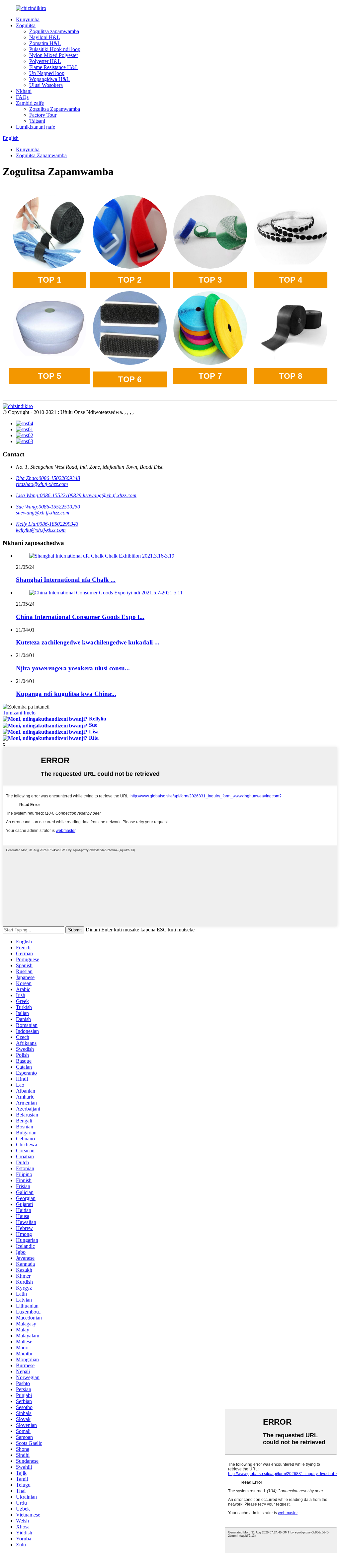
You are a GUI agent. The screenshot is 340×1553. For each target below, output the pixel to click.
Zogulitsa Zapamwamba (54, 109)
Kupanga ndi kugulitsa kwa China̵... (66, 693)
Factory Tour (42, 115)
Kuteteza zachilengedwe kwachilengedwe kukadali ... (87, 642)
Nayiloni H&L (44, 37)
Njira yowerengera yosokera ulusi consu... (73, 668)
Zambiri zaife (30, 103)
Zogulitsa (26, 25)
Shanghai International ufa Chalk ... (66, 579)
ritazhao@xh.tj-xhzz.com (42, 484)
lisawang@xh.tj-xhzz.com (109, 495)
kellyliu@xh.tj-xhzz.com (41, 530)
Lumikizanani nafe (35, 127)
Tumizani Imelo (19, 712)
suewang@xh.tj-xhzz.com (42, 512)
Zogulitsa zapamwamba (54, 31)
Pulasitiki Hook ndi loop (54, 49)
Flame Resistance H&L (53, 67)
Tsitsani (37, 121)
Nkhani (24, 91)
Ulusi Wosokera (46, 85)
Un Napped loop (46, 73)
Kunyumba (28, 19)
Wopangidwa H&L (49, 79)
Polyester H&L (45, 61)
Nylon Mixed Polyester (53, 55)
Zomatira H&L (45, 43)
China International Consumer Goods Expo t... (80, 616)
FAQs (22, 97)
